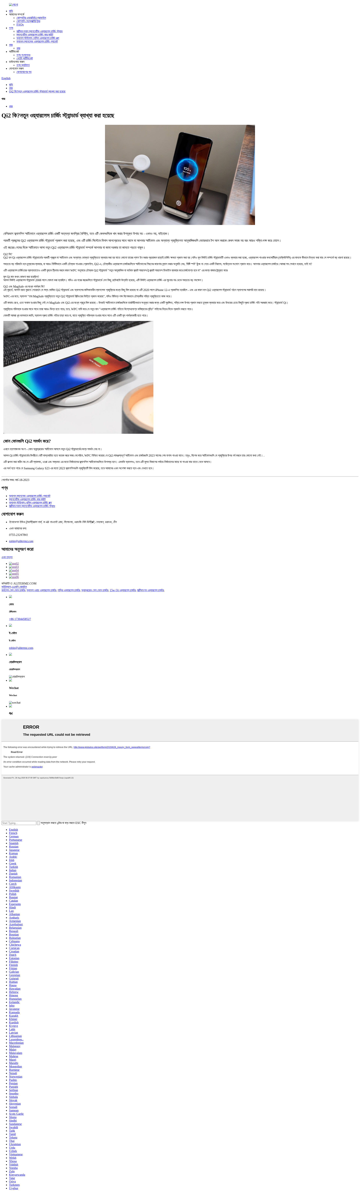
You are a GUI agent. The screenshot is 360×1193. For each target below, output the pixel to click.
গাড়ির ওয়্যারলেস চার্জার (69, 590)
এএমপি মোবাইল (19, 586)
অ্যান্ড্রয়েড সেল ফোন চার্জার (94, 590)
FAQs (20, 24)
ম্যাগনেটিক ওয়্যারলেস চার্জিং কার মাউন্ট (34, 34)
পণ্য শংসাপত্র (23, 55)
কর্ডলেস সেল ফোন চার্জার (13, 590)
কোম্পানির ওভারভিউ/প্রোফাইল (31, 17)
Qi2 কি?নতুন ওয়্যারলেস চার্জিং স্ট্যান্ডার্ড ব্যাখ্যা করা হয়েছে (37, 91)
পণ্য (11, 28)
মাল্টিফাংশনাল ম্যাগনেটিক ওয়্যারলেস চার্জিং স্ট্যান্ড (39, 31)
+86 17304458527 (20, 619)
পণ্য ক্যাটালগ (23, 65)
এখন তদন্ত (7, 557)
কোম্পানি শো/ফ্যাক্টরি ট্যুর (28, 21)
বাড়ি (11, 11)
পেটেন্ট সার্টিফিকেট (24, 58)
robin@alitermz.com (21, 541)
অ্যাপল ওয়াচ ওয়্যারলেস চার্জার (41, 590)
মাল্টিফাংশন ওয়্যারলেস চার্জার (150, 590)
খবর (11, 44)
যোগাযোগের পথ (24, 71)
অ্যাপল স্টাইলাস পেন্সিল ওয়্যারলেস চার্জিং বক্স (37, 38)
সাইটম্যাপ (6, 586)
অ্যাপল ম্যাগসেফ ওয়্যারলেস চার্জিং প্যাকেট (37, 41)
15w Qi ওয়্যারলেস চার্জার (123, 590)
